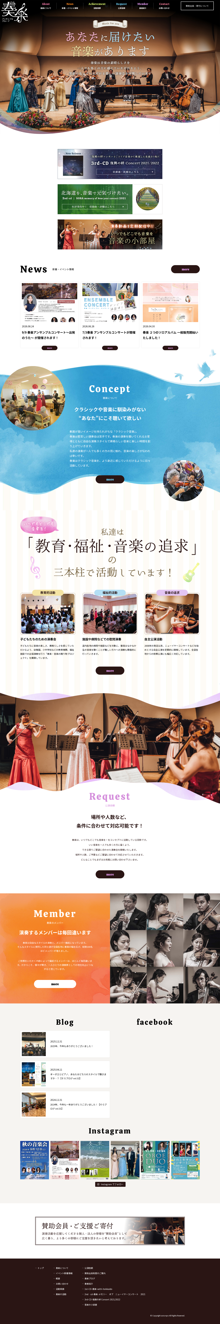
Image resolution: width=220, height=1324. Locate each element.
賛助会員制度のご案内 (95, 1273)
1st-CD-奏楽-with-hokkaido (98, 1288)
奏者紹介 (89, 1283)
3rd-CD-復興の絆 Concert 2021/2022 (102, 1299)
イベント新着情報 (64, 1273)
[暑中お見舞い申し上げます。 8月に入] (95, 1160)
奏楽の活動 (61, 1294)
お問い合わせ (62, 1283)
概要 (58, 1278)
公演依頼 (89, 1267)
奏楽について (62, 1267)
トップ (41, 1267)
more (185, 269)
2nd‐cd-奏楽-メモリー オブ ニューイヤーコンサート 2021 (115, 1294)
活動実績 (60, 1288)
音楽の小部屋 (91, 1304)
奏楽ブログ (90, 1278)
